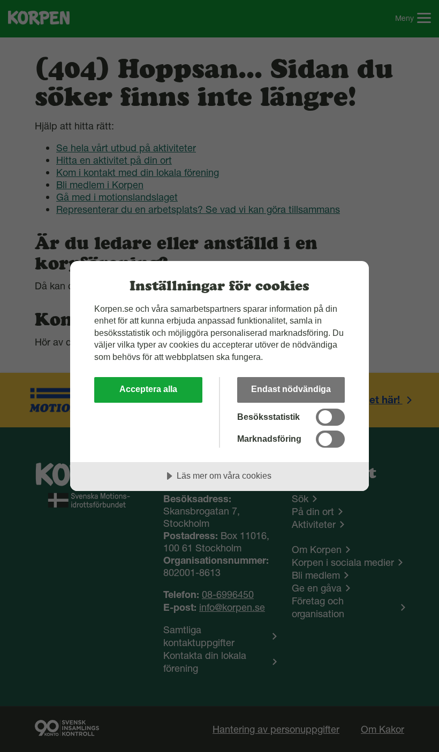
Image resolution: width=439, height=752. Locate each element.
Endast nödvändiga (291, 389)
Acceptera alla (148, 389)
